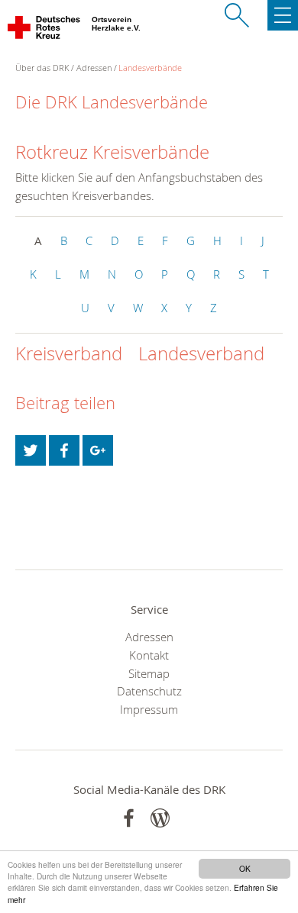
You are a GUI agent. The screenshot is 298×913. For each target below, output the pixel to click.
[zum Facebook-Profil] (128, 818)
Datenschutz (149, 690)
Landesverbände (150, 67)
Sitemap (149, 673)
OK (245, 868)
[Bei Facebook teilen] (64, 450)
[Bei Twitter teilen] (30, 450)
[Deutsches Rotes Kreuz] (44, 30)
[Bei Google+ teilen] (98, 450)
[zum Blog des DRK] (160, 818)
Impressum (149, 709)
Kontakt (149, 655)
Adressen (94, 67)
